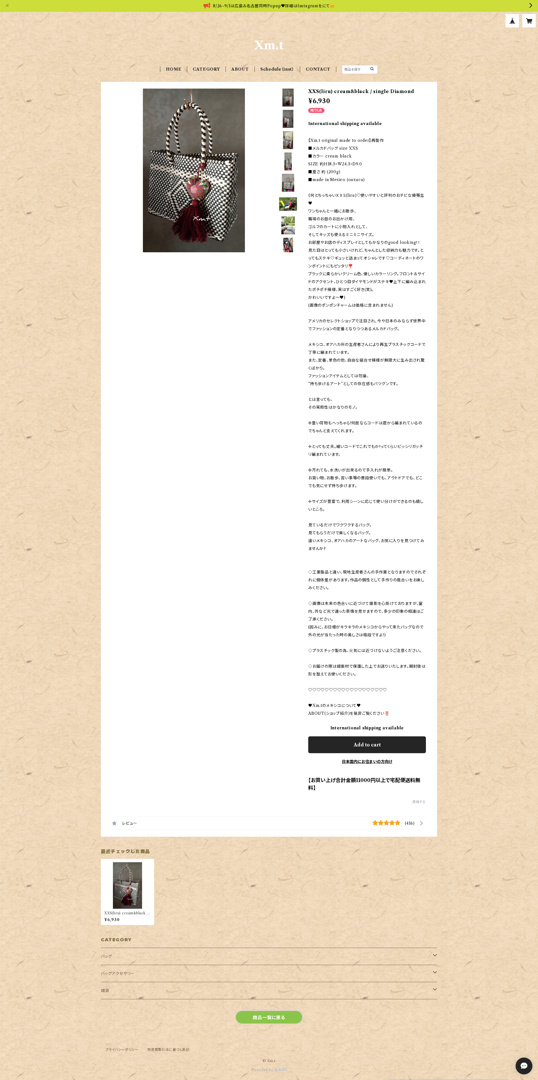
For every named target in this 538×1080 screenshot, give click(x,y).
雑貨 (105, 990)
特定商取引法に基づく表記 (168, 1049)
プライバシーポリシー (121, 1049)
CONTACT (318, 69)
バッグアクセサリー (117, 973)
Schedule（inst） (277, 69)
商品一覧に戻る (269, 1017)
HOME (173, 69)
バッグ (106, 956)
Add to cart (367, 745)
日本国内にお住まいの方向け (367, 761)
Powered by (263, 1070)
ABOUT (240, 69)
